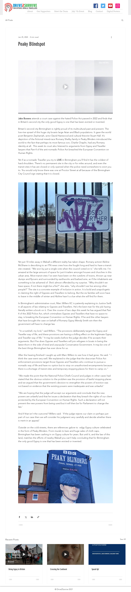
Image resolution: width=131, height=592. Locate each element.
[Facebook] (96, 6)
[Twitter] (103, 6)
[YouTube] (110, 6)
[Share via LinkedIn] (32, 517)
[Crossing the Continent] (65, 554)
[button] (122, 20)
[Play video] (65, 86)
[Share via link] (38, 517)
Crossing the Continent (58, 569)
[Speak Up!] (107, 554)
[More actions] (111, 37)
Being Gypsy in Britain (17, 569)
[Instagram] (117, 6)
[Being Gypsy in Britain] (24, 554)
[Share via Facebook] (19, 517)
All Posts (9, 20)
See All (123, 539)
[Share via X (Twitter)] (25, 517)
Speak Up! (95, 569)
